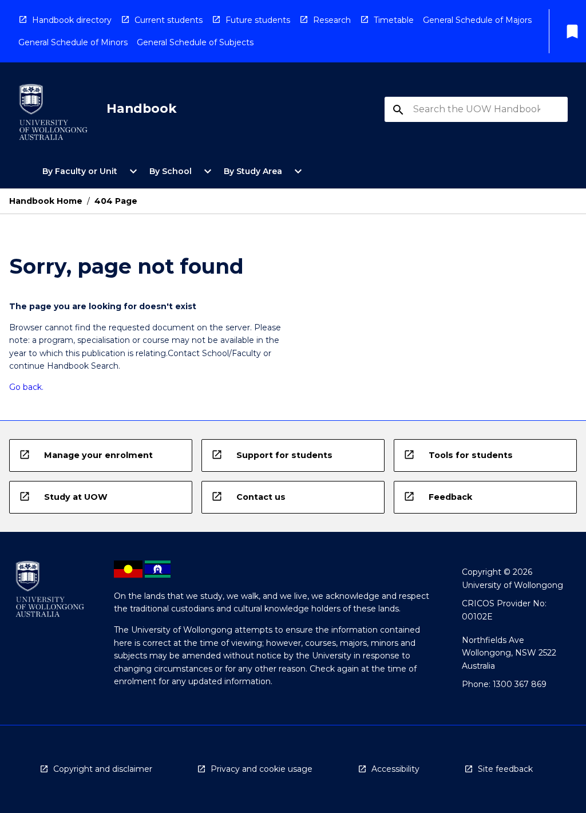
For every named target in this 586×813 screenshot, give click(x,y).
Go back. (26, 387)
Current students (168, 20)
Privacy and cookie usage (261, 769)
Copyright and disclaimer (102, 769)
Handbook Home (45, 201)
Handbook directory (72, 20)
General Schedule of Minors (73, 42)
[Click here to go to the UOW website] (53, 114)
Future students (257, 20)
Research (332, 20)
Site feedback (505, 769)
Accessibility (395, 769)
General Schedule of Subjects (195, 42)
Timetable (394, 20)
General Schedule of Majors (477, 20)
